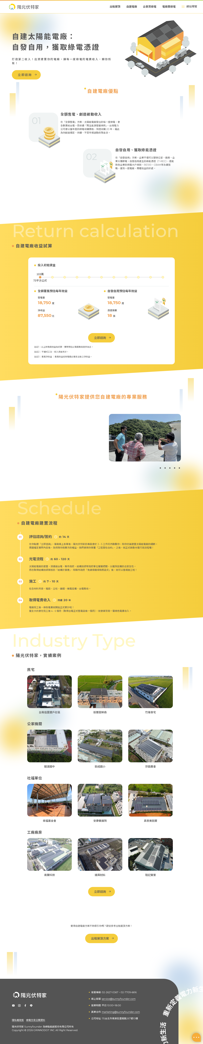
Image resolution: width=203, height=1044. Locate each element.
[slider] (40, 277)
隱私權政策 (18, 1020)
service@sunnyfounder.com (119, 998)
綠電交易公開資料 (35, 1020)
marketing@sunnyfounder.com (121, 1012)
